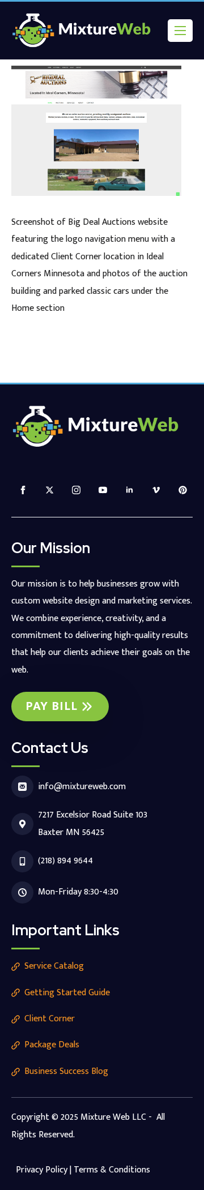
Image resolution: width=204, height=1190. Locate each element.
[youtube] (103, 490)
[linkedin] (129, 490)
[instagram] (76, 490)
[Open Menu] (180, 30)
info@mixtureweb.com (82, 786)
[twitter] (50, 490)
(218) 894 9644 (65, 860)
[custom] (183, 490)
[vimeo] (156, 490)
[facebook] (23, 490)
